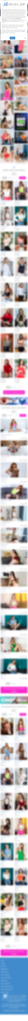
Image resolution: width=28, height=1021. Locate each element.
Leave (25, 38)
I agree (12, 38)
